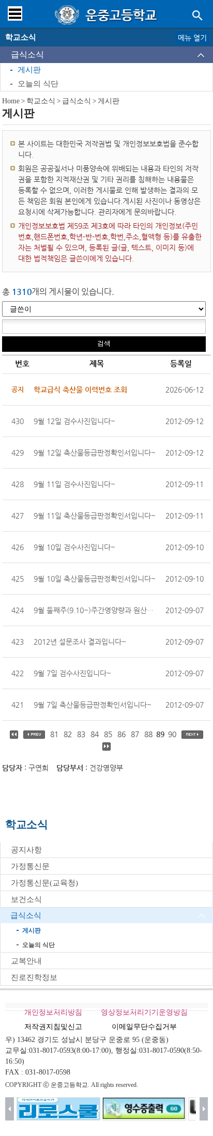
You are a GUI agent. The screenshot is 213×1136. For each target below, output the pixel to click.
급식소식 (27, 54)
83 (81, 734)
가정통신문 (30, 866)
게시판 (29, 70)
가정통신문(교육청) (44, 883)
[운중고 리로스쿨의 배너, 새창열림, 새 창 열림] (58, 1109)
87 (135, 734)
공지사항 (26, 850)
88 (148, 734)
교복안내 (26, 961)
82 (68, 734)
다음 (204, 1109)
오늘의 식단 (38, 84)
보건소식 (26, 899)
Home (11, 101)
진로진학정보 (34, 977)
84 (94, 734)
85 (108, 734)
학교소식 (40, 101)
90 (172, 734)
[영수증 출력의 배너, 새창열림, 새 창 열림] (144, 1109)
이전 (9, 1109)
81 (54, 734)
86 (121, 734)
